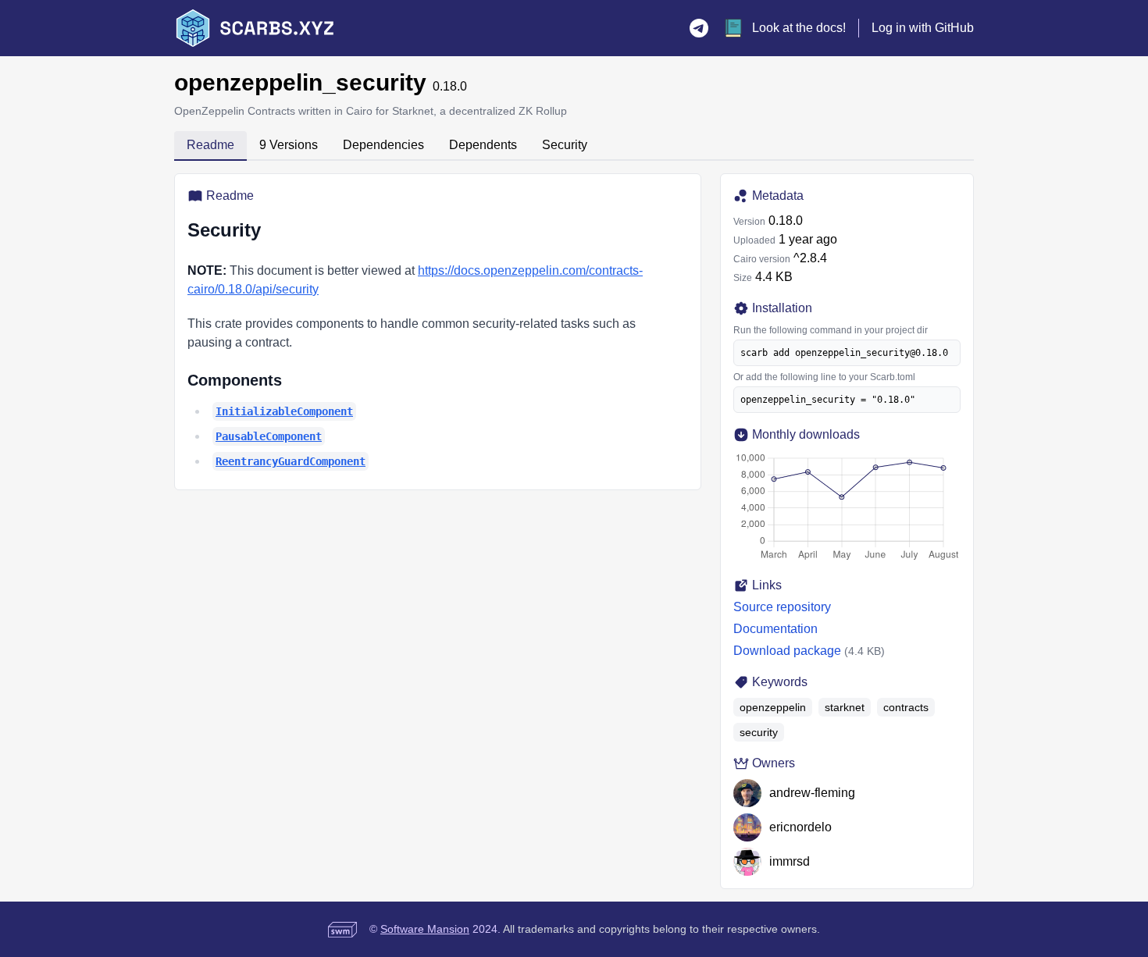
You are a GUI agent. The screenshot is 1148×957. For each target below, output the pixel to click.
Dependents (483, 144)
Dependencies (383, 144)
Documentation (775, 628)
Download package (787, 650)
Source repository (782, 607)
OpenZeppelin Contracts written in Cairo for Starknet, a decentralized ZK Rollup (370, 111)
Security (564, 144)
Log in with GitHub (923, 27)
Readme (210, 144)
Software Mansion (424, 929)
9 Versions (288, 144)
